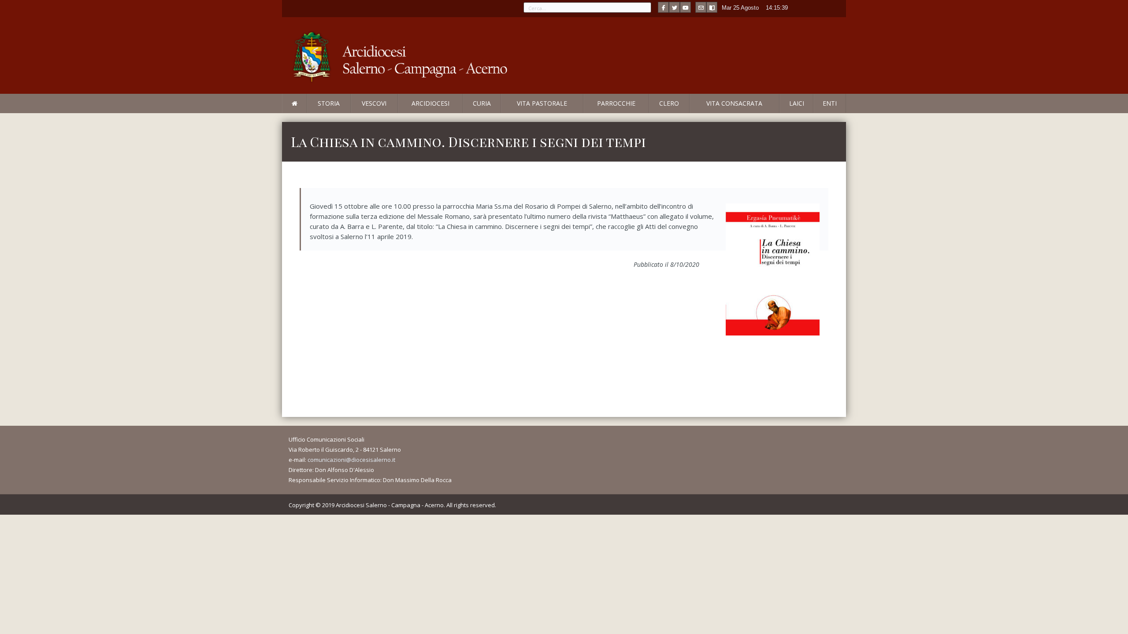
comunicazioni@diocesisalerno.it (351, 460)
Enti (830, 103)
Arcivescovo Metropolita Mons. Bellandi (354, 112)
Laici (796, 103)
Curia (482, 103)
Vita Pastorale (542, 103)
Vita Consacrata (734, 103)
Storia (329, 103)
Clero (669, 103)
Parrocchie (616, 103)
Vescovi (374, 103)
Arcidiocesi (430, 103)
